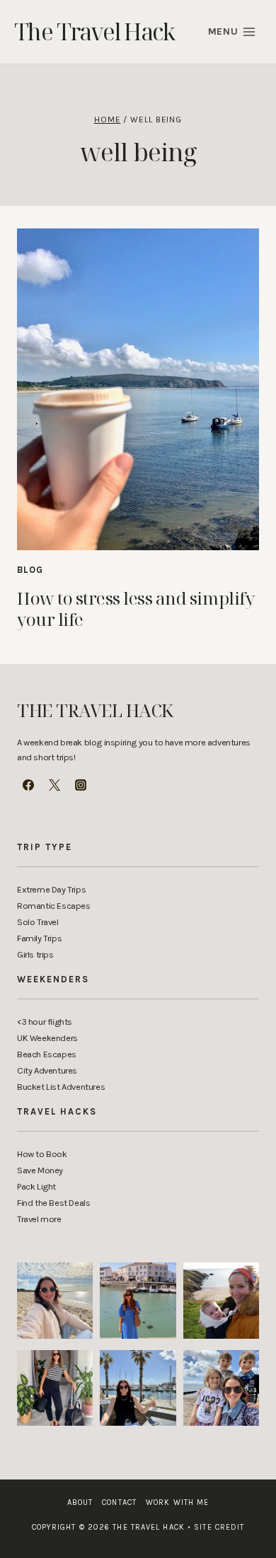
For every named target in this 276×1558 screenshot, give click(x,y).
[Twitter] (54, 785)
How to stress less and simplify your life (135, 608)
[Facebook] (28, 785)
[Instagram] (80, 785)
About (80, 1502)
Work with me (177, 1502)
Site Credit (216, 1527)
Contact (119, 1502)
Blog (30, 569)
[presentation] (138, 389)
